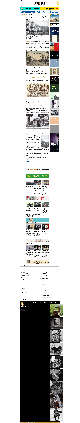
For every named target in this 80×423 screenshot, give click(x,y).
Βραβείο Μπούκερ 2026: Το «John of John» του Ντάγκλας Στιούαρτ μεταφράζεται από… (25, 288)
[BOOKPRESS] (40, 3)
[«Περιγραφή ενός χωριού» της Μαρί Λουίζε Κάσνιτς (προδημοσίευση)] (37, 226)
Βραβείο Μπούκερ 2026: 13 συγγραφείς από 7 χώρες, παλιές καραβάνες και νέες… (26, 284)
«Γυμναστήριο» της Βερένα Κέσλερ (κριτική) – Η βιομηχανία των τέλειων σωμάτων (44, 209)
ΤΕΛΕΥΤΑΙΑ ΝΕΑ (41, 271)
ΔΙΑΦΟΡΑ (31, 14)
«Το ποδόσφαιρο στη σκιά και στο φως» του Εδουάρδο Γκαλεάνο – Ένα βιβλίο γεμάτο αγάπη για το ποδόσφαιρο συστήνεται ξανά (45, 187)
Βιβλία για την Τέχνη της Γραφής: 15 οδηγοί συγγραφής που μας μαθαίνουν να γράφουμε (37, 251)
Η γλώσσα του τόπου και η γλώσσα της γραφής (25, 292)
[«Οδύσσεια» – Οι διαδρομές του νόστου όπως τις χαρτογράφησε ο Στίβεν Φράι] (30, 182)
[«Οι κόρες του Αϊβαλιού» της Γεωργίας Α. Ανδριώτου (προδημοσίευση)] (30, 226)
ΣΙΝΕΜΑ (21, 271)
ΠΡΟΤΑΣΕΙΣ (43, 284)
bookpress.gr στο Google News (33, 169)
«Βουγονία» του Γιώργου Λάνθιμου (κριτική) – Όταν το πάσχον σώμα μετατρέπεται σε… (46, 287)
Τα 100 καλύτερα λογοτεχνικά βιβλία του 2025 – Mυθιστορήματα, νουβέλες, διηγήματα (45, 283)
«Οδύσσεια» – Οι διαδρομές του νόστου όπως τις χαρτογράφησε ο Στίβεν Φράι (30, 186)
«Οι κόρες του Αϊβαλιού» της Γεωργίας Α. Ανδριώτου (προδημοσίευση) (30, 230)
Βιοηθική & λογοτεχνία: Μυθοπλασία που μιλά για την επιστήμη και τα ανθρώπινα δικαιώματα (45, 251)
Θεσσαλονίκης (28, 42)
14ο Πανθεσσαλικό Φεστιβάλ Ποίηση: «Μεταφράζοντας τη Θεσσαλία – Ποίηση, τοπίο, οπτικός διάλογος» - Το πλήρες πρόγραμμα (29, 210)
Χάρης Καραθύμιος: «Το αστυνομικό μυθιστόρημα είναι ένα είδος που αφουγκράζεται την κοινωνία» (26, 280)
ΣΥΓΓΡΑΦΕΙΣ (24, 265)
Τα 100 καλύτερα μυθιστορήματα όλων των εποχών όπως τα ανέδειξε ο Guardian (46, 295)
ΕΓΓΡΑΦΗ (52, 25)
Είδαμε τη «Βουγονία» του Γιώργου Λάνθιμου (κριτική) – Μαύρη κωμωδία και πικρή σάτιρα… (45, 291)
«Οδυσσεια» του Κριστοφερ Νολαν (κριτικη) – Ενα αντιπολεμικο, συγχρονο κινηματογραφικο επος (24, 273)
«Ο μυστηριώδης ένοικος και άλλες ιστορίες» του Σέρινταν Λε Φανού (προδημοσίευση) (45, 230)
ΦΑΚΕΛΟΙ (23, 299)
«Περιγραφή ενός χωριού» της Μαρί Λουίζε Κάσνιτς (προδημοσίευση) (36, 230)
